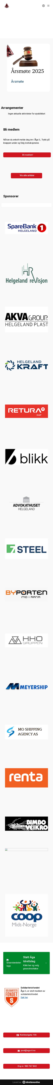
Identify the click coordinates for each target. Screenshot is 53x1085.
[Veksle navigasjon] (48, 5)
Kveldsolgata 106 (28, 1035)
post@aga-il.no (28, 1050)
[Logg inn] (43, 5)
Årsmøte (17, 81)
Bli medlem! (27, 155)
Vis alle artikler (27, 175)
